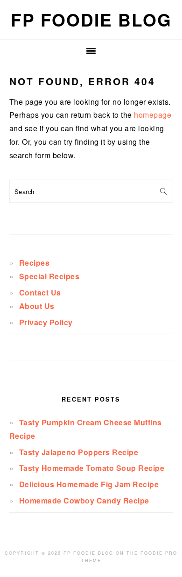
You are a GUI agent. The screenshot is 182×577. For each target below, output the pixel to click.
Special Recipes (49, 276)
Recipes (34, 262)
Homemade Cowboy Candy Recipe (84, 500)
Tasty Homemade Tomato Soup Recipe (92, 468)
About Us (37, 306)
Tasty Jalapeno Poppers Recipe (79, 452)
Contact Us (40, 292)
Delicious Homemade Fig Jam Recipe (89, 484)
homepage (152, 114)
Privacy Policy (46, 322)
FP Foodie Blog (91, 19)
